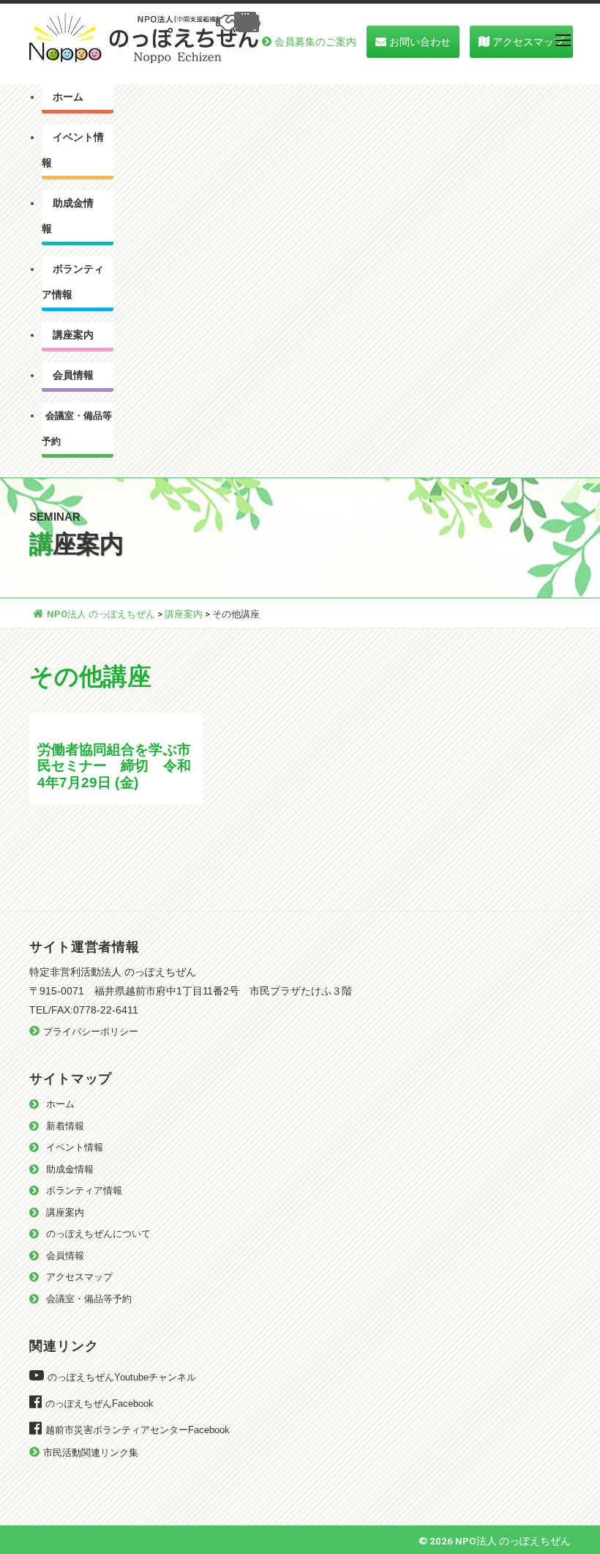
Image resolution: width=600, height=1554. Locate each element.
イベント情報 (73, 150)
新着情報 (65, 1125)
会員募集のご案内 (315, 42)
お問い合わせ (420, 42)
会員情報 (73, 375)
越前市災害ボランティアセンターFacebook (137, 1429)
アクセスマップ (528, 42)
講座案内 (73, 335)
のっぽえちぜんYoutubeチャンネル (122, 1377)
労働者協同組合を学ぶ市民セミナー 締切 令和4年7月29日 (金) (114, 766)
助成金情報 (68, 216)
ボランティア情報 (73, 282)
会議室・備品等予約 (77, 428)
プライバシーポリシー (90, 1031)
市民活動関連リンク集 (90, 1452)
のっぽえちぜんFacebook (99, 1403)
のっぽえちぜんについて (98, 1233)
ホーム (68, 97)
